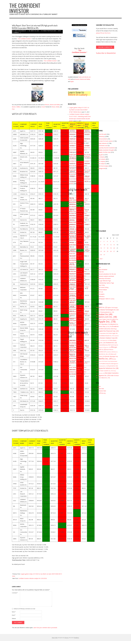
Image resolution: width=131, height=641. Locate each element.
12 (111, 244)
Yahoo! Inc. (105, 377)
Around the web (101, 134)
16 (101, 248)
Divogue (67, 637)
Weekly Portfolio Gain (49, 31)
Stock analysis (101, 163)
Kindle (57, 107)
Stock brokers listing (102, 287)
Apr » (101, 258)
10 (104, 244)
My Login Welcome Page (104, 280)
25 (107, 251)
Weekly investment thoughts (106, 150)
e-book (43, 107)
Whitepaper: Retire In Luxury (106, 298)
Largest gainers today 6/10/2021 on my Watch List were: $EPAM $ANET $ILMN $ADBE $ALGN (79, 125)
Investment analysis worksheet (105, 276)
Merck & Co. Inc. (104, 354)
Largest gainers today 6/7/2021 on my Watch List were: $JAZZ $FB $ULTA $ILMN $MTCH (79, 172)
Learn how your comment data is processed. (45, 627)
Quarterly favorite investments (107, 148)
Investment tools (103, 145)
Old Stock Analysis (104, 166)
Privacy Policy (101, 285)
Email (14, 615)
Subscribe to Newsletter (106, 53)
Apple (72, 81)
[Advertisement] (103, 89)
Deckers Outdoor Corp (108, 338)
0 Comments (15, 32)
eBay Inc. (99, 340)
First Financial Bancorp (103, 345)
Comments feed (101, 391)
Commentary (100, 136)
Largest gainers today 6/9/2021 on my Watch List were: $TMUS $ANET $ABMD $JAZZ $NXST (79, 141)
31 (104, 254)
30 (101, 254)
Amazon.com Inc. (106, 317)
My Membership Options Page (105, 283)
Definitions (101, 296)
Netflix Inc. (105, 358)
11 (107, 244)
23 (101, 251)
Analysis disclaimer (102, 269)
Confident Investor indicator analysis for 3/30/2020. (33, 578)
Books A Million (16, 107)
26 (111, 251)
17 (104, 248)
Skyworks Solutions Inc (108, 368)
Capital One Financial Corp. (108, 331)
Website (14, 618)
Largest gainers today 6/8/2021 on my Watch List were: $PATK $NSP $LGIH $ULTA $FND (79, 157)
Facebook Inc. (111, 342)
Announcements (103, 139)
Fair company (101, 157)
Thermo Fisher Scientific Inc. (104, 370)
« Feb (97, 258)
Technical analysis (102, 289)
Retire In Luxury (77, 94)
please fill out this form (103, 33)
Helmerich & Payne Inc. (104, 347)
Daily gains (100, 154)
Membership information (104, 278)
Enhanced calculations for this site (106, 274)
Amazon (47, 104)
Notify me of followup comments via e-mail (24, 608)
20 (114, 248)
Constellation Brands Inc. (106, 335)
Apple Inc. (107, 321)
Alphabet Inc (104, 314)
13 (114, 244)
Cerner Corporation (102, 333)
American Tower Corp (104, 319)
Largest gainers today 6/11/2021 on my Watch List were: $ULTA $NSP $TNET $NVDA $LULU (79, 110)
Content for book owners (105, 141)
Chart (76, 198)
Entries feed (100, 388)
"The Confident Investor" (79, 51)
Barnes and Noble (55, 104)
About (99, 267)
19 (111, 248)
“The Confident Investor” (24, 38)
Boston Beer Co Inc (105, 326)
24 (104, 251)
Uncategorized (101, 168)
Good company (101, 159)
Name (14, 612)
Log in (99, 386)
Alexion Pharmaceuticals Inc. (105, 312)
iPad (13, 109)
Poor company (101, 161)
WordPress (76, 637)
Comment (15, 593)
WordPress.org (101, 393)
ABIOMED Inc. (101, 307)
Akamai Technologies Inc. (109, 310)
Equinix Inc (105, 340)
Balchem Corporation (103, 324)
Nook (53, 107)
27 (114, 251)
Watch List (100, 292)
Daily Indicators (103, 143)
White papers (100, 294)
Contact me (100, 272)
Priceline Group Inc (107, 363)
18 (107, 248)
